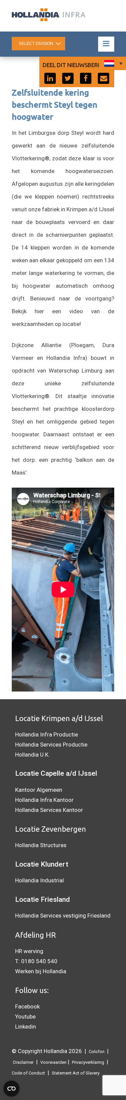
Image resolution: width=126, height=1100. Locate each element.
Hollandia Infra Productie (46, 734)
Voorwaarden (53, 1062)
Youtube (25, 1016)
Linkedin (25, 1026)
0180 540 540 (39, 961)
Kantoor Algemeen (38, 789)
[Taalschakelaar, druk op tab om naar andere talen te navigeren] (112, 63)
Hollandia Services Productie (51, 744)
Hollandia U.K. (32, 754)
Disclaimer (23, 1062)
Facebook (27, 1006)
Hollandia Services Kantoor (49, 810)
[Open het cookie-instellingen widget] (11, 1089)
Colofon (96, 1051)
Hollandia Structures (41, 845)
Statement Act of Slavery (75, 1073)
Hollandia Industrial (39, 880)
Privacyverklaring (88, 1062)
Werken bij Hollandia (40, 971)
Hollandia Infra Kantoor (44, 799)
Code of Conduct (28, 1073)
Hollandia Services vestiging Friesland (63, 915)
